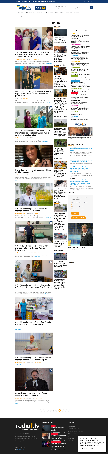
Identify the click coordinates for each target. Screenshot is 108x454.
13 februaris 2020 (30, 327)
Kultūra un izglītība (75, 44)
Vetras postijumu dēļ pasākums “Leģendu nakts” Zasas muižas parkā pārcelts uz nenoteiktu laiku (80, 47)
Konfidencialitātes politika (76, 431)
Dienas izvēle (74, 55)
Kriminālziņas (74, 38)
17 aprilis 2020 (29, 252)
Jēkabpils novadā (30, 12)
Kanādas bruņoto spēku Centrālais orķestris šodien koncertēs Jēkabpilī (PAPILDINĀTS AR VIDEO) (79, 58)
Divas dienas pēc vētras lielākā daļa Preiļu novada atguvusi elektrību (80, 114)
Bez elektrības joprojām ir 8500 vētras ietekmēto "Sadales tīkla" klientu (59, 151)
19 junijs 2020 (29, 137)
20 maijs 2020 (29, 213)
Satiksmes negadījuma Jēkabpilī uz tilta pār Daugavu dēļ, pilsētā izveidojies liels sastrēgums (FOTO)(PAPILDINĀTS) (80, 108)
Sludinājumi (34, 1)
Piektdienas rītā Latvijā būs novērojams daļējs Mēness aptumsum (60, 40)
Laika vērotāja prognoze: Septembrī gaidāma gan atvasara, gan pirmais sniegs (60, 173)
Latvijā (62, 12)
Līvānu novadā (40, 12)
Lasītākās (85, 30)
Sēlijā (56, 12)
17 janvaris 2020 (30, 362)
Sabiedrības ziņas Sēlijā (76, 88)
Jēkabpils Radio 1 (23, 16)
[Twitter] (85, 1)
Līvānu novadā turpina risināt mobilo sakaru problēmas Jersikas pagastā (79, 118)
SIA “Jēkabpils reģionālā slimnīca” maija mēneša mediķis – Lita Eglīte (32, 210)
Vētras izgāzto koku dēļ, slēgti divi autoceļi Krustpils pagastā (79, 103)
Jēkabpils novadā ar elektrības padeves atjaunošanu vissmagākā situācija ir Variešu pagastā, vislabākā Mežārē (60, 132)
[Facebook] (87, 1)
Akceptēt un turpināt (87, 448)
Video (29, 1)
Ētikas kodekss (73, 433)
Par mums (71, 438)
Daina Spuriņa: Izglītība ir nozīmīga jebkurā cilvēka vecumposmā (33, 171)
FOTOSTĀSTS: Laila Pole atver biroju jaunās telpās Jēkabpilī (60, 244)
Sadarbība (72, 426)
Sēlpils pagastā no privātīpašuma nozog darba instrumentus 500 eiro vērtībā (80, 53)
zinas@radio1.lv (21, 449)
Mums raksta (68, 12)
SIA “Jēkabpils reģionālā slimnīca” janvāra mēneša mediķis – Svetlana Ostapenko (33, 359)
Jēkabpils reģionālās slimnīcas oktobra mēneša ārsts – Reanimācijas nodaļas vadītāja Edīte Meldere (80, 249)
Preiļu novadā (50, 12)
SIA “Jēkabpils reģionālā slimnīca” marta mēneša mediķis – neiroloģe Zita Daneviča (33, 286)
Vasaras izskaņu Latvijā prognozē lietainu (80, 74)
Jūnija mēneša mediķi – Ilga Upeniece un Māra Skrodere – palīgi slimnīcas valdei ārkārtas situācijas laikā (32, 133)
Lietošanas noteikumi (75, 441)
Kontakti (71, 436)
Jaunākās (75, 30)
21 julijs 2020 (29, 59)
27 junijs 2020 (18, 98)
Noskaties (18, 1)
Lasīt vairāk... (48, 63)
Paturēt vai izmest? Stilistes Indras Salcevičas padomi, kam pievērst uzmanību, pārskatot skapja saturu (60, 193)
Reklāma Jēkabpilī (42, 1)
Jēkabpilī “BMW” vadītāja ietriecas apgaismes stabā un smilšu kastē (60, 264)
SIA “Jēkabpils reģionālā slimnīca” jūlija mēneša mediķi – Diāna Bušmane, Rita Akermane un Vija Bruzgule (32, 54)
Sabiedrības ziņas (75, 61)
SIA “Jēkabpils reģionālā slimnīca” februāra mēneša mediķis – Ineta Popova (33, 323)
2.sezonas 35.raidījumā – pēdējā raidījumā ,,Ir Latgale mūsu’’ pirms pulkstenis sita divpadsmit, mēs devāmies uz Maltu (60, 81)
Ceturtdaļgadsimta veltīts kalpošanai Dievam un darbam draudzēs (31, 394)
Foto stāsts (24, 1)
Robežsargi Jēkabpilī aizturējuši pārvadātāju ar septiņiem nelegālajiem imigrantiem (80, 41)
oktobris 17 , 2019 (72, 253)
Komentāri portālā (74, 428)
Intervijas (76, 12)
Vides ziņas (73, 72)
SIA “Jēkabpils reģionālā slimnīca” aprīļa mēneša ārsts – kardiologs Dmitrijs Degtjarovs (32, 248)
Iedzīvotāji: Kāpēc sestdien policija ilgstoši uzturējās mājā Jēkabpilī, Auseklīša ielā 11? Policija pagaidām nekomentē (59, 283)
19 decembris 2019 (30, 398)
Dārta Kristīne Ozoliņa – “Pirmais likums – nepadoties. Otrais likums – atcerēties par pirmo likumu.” (33, 93)
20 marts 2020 (29, 290)
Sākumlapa (21, 12)
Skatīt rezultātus (78, 217)
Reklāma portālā (51, 1)
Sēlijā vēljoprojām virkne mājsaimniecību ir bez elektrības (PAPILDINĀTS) (80, 90)
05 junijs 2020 (29, 174)
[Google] (89, 1)
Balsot (75, 213)
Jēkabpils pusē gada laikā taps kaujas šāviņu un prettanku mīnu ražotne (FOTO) (80, 78)
